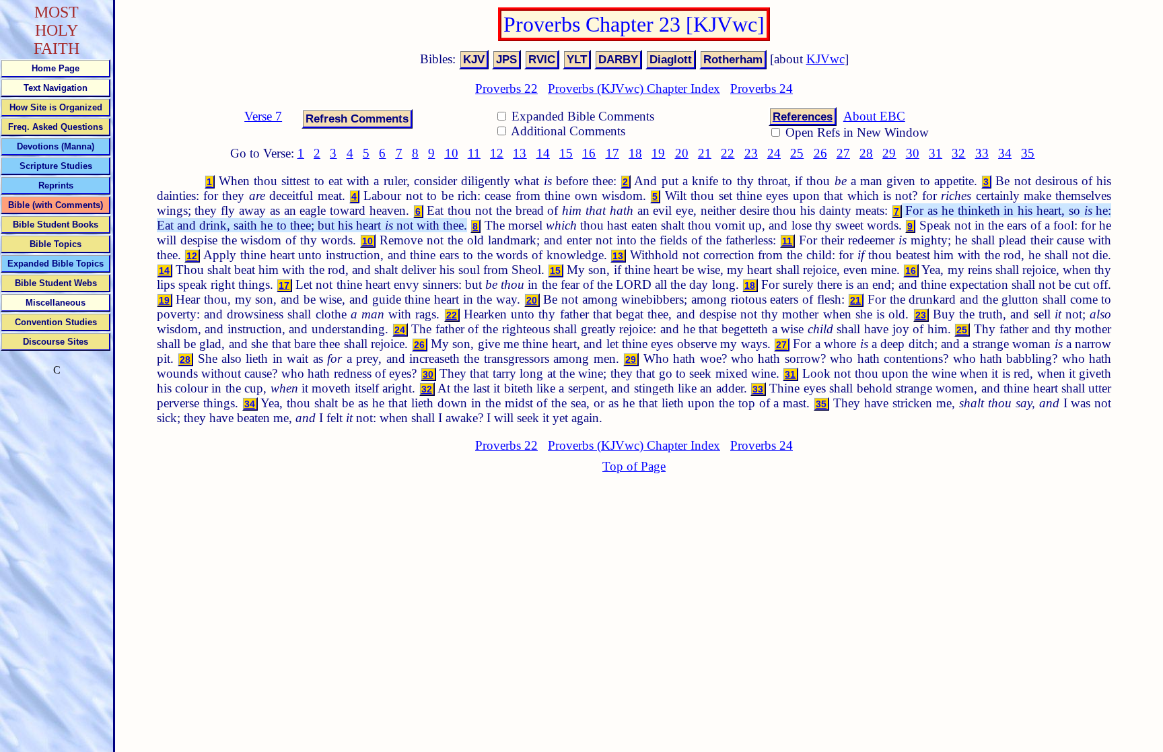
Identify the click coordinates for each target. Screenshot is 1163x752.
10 (451, 153)
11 (474, 153)
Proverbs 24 (761, 88)
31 (935, 153)
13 (519, 153)
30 (912, 153)
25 (797, 153)
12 (496, 153)
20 (682, 153)
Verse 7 (263, 116)
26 (820, 153)
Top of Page (634, 466)
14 (543, 153)
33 (982, 153)
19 (658, 153)
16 (589, 153)
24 (774, 153)
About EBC (874, 116)
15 (566, 153)
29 (889, 153)
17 (612, 153)
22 (727, 153)
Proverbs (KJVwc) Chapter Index (634, 88)
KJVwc (825, 59)
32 (958, 153)
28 (866, 153)
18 (635, 153)
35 (1027, 153)
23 (751, 153)
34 (1005, 153)
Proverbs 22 (506, 88)
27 (843, 153)
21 (704, 153)
